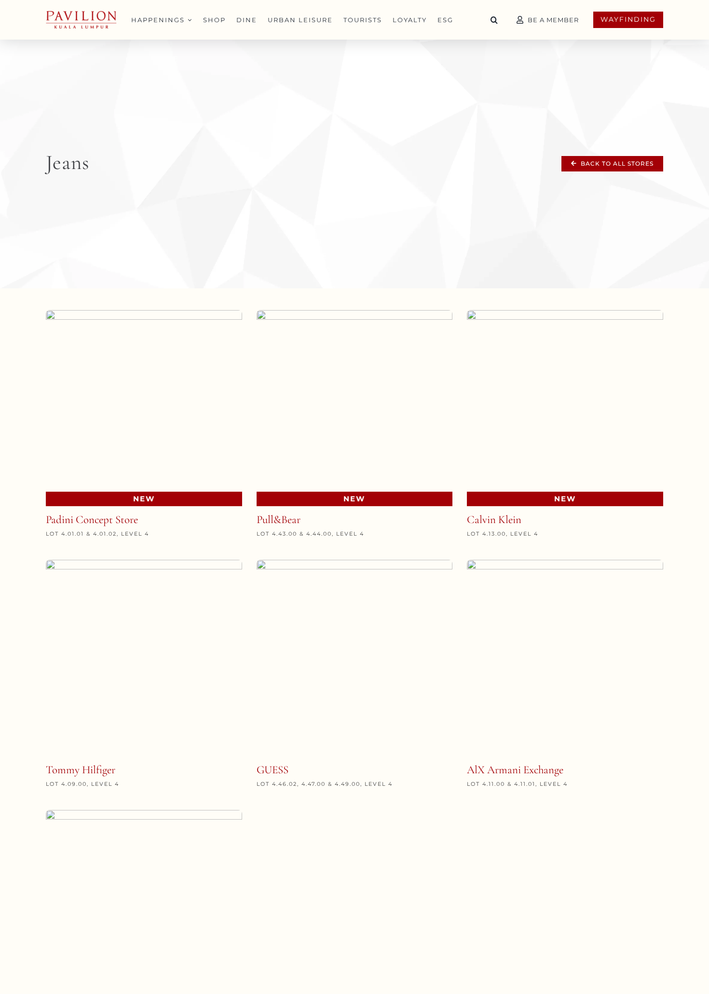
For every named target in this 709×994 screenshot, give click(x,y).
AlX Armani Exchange (515, 770)
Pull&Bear (278, 519)
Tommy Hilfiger (80, 770)
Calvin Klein (494, 519)
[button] (494, 19)
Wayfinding (628, 19)
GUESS (272, 770)
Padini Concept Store (92, 519)
